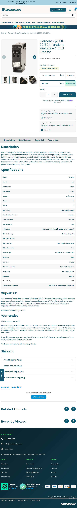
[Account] (70, 9)
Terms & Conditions (8, 500)
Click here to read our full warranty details (18, 344)
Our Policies (30, 464)
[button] (13, 487)
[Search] (73, 15)
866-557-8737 (10, 439)
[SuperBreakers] (11, 9)
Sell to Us (4, 472)
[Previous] (4, 57)
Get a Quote (5, 468)
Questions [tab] (16, 387)
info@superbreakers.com (14, 444)
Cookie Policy (35, 500)
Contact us (9, 449)
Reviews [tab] (5, 387)
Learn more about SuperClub (13, 310)
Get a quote (48, 118)
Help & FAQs (30, 477)
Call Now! (72, 3)
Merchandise (5, 477)
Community (54, 464)
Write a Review (39, 397)
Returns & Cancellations (34, 468)
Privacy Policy (23, 500)
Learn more (47, 130)
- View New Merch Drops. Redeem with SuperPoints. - (21, 3)
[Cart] (75, 9)
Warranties (53, 140)
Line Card (54, 477)
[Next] (34, 57)
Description (9, 140)
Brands (53, 472)
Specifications (25, 140)
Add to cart (67, 95)
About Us (54, 468)
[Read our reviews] (30, 486)
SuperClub (40, 140)
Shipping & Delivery (32, 472)
